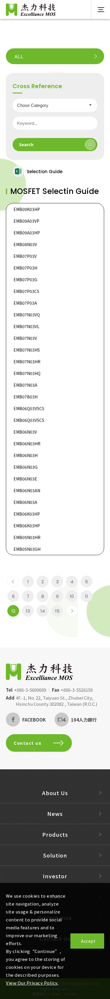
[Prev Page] (13, 581)
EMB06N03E (25, 479)
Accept (88, 941)
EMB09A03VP (26, 221)
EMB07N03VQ (26, 315)
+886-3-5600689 (30, 690)
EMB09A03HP (26, 233)
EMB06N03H (25, 455)
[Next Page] (72, 611)
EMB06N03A (25, 502)
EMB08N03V (25, 244)
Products (55, 834)
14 (42, 611)
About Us (55, 793)
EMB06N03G (25, 467)
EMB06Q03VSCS (28, 408)
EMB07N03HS (26, 350)
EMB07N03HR (26, 361)
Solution (55, 855)
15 (57, 611)
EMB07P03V (25, 256)
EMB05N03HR (26, 537)
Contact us (27, 743)
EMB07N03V (25, 338)
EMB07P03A (25, 303)
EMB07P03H (25, 268)
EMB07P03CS (26, 291)
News (55, 813)
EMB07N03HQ (26, 373)
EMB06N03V (25, 432)
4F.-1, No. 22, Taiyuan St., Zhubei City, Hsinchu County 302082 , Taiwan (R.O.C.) (56, 701)
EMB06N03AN (26, 490)
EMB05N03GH (26, 549)
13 (28, 611)
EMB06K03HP (26, 514)
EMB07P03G (25, 279)
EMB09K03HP (26, 209)
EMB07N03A (25, 385)
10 (72, 596)
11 (86, 596)
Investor (55, 876)
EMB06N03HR (26, 443)
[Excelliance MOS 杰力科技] (39, 672)
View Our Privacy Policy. (32, 983)
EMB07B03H (25, 397)
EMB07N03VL (26, 326)
